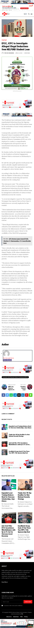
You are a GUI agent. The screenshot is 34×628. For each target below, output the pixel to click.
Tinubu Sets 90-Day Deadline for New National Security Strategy (19, 435)
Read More (5, 582)
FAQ (21, 616)
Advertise (16, 616)
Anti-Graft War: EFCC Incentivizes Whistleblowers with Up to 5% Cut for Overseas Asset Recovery (19, 444)
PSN (22, 614)
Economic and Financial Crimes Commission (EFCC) (15, 377)
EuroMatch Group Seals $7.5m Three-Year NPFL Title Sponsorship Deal (19, 452)
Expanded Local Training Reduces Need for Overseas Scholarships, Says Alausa (20, 427)
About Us (9, 616)
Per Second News (9, 53)
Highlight (4, 40)
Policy (26, 616)
